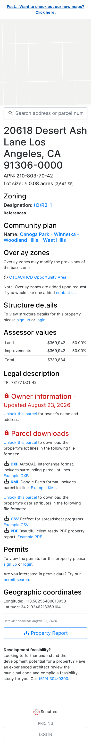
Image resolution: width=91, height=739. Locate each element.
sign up (23, 319)
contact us (65, 292)
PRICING (45, 723)
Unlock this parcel (20, 413)
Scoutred (49, 711)
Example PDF (29, 536)
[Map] (45, 62)
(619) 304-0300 (53, 678)
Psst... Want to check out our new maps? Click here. (45, 9)
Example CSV (16, 524)
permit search (16, 579)
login (40, 319)
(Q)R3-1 (43, 205)
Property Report (46, 633)
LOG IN (45, 734)
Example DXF (16, 475)
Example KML (43, 487)
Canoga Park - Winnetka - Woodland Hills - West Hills (41, 237)
